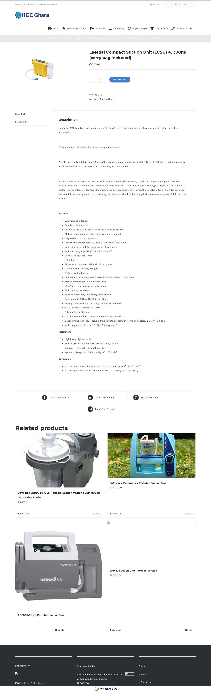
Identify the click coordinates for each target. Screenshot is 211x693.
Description (21, 114)
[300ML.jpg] (50, 68)
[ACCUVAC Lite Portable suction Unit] (59, 565)
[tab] (32, 114)
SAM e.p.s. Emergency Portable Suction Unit (138, 483)
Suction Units (106, 99)
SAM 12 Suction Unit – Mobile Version (133, 570)
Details (98, 514)
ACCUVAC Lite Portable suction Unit (41, 615)
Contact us (146, 682)
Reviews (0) (21, 121)
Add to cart (120, 79)
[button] (191, 28)
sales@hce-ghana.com (46, 4)
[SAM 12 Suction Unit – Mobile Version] (151, 543)
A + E (143, 674)
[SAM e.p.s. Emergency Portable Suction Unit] (151, 455)
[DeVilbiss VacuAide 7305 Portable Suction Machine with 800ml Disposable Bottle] (59, 460)
